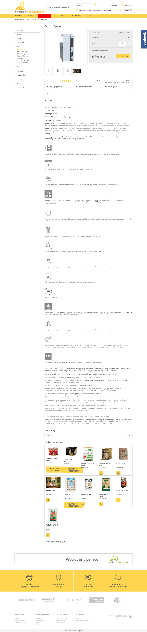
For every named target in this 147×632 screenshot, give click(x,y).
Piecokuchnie (21, 58)
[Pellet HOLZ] (88, 484)
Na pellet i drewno (23, 56)
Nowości (20, 83)
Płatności (38, 622)
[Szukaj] (96, 5)
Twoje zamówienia (61, 618)
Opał (19, 39)
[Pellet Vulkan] (123, 482)
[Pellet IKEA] (71, 484)
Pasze (19, 67)
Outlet (19, 79)
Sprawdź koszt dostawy (100, 50)
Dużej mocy (21, 54)
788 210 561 (128, 10)
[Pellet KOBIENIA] (123, 453)
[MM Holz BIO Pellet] (106, 484)
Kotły (19, 47)
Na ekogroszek (22, 51)
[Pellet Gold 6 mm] (106, 453)
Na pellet (20, 49)
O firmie (16, 618)
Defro (99, 81)
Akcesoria (21, 75)
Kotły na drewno (22, 62)
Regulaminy (39, 625)
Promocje (20, 87)
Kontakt (78, 618)
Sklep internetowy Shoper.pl (73, 631)
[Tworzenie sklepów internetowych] (130, 616)
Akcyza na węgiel (19, 620)
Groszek (20, 30)
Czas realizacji (39, 620)
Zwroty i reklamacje (20, 622)
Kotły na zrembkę (23, 60)
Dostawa (38, 618)
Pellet (19, 34)
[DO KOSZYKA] (101, 473)
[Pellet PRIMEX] (53, 515)
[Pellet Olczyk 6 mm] (88, 453)
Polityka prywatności (82, 620)
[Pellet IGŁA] (53, 482)
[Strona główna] (29, 7)
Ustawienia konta (61, 620)
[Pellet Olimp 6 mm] (71, 451)
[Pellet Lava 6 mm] (53, 451)
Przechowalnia (60, 622)
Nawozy (20, 71)
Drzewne (20, 43)
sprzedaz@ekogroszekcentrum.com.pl (95, 10)
